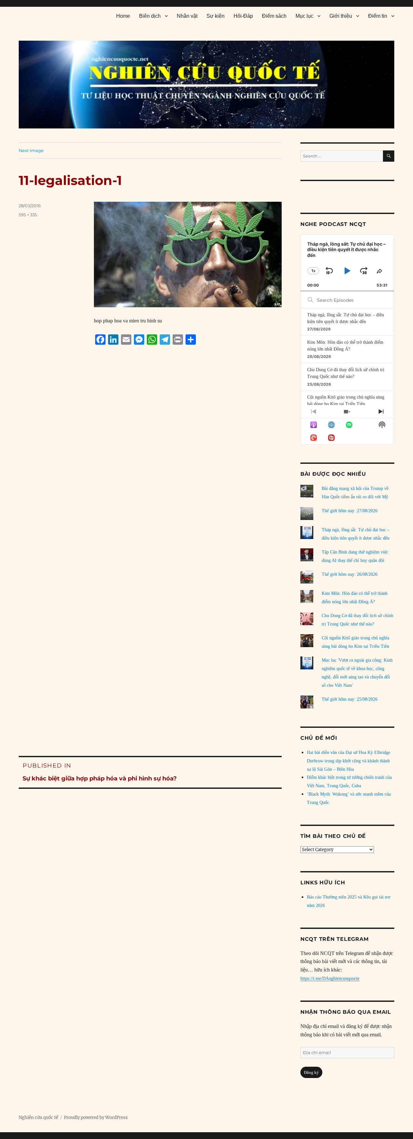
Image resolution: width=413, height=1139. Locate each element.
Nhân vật (187, 16)
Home (123, 16)
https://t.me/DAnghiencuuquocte (329, 978)
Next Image (31, 150)
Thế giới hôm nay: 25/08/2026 (350, 699)
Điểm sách (274, 16)
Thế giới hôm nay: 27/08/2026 (350, 510)
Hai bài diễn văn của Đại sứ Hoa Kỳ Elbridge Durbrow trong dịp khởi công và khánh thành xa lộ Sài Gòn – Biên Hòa (348, 761)
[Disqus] (150, 473)
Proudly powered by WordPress (96, 1117)
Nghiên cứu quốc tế (38, 1117)
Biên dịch (150, 16)
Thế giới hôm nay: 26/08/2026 (350, 574)
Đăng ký (311, 1072)
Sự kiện (215, 16)
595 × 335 (28, 214)
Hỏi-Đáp (243, 16)
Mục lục (304, 16)
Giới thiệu (340, 16)
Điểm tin (377, 16)
